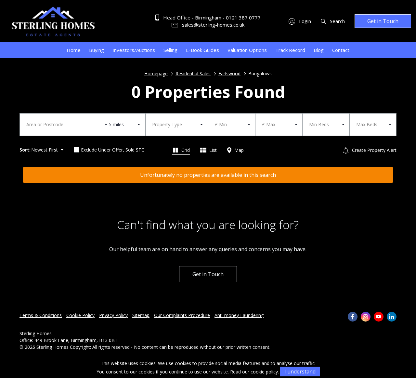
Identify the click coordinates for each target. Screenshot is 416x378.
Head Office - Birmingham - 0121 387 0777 (211, 17)
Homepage (156, 73)
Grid (185, 150)
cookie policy (264, 372)
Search (337, 21)
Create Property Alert (373, 150)
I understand (300, 371)
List (212, 150)
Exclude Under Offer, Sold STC (112, 150)
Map (238, 150)
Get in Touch (382, 21)
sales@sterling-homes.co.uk (212, 24)
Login (304, 21)
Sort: (25, 150)
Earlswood (229, 73)
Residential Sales (193, 73)
